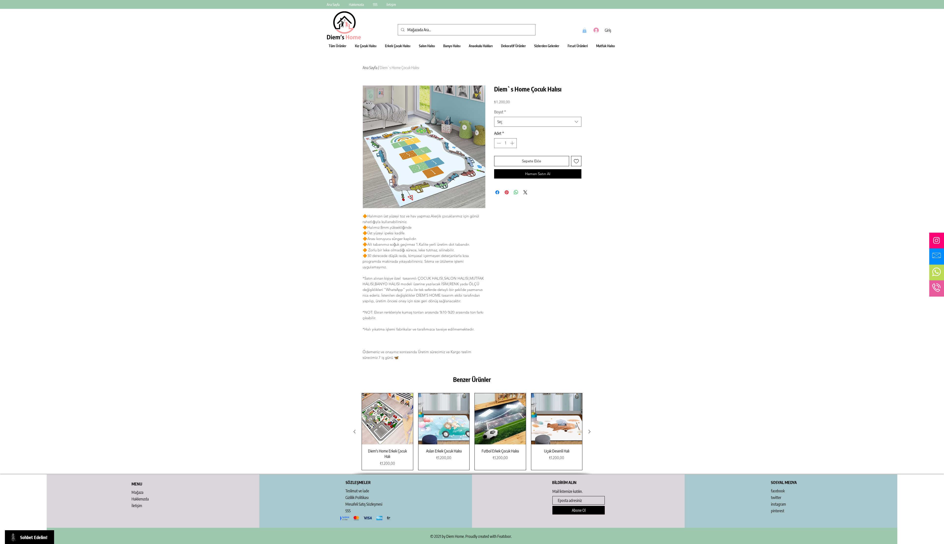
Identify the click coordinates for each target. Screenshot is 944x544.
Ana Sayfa (370, 67)
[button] (584, 30)
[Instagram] (936, 240)
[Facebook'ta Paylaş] (497, 192)
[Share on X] (525, 192)
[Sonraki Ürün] (589, 432)
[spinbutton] (505, 143)
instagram (778, 504)
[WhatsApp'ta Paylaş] (516, 192)
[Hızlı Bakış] (387, 418)
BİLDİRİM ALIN (564, 482)
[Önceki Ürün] (354, 432)
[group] (472, 431)
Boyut (500, 111)
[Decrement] (498, 143)
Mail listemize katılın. (567, 491)
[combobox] (537, 122)
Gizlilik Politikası (357, 497)
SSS (348, 510)
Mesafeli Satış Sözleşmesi (363, 504)
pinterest (777, 510)
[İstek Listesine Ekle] (576, 161)
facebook (778, 490)
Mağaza (137, 492)
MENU (137, 484)
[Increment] (512, 143)
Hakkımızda (140, 499)
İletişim (137, 505)
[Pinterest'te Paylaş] (507, 192)
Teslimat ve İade (357, 490)
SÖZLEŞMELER (358, 482)
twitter (776, 497)
